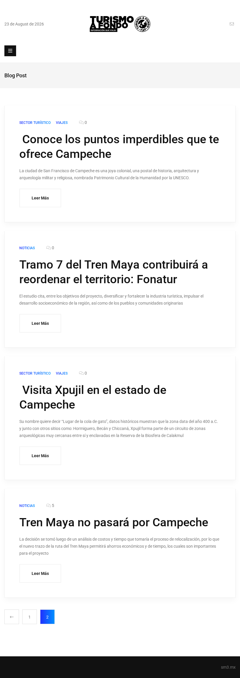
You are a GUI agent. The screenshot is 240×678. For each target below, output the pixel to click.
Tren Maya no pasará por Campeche (113, 522)
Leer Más (40, 198)
